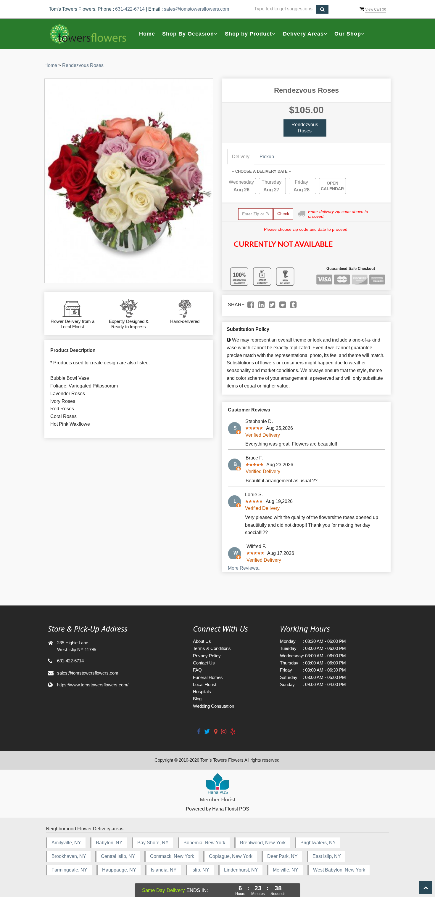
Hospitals (202, 691)
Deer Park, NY (282, 856)
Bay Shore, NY (153, 842)
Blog (197, 698)
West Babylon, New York (339, 869)
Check (283, 213)
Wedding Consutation (213, 706)
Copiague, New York (230, 856)
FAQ (197, 669)
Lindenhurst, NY (241, 869)
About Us (202, 641)
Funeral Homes (208, 677)
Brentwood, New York (263, 842)
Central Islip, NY (118, 856)
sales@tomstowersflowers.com (196, 9)
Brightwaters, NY (318, 842)
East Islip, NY (326, 856)
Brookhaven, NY (68, 856)
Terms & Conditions (212, 648)
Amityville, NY (66, 842)
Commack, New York (172, 856)
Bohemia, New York (204, 842)
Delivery (240, 156)
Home (147, 34)
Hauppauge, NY (119, 869)
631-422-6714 (130, 9)
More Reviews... (245, 568)
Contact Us (204, 662)
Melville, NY (285, 869)
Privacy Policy (207, 655)
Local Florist (204, 684)
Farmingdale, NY (69, 869)
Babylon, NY (109, 842)
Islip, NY (200, 869)
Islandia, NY (164, 869)
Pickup (267, 156)
